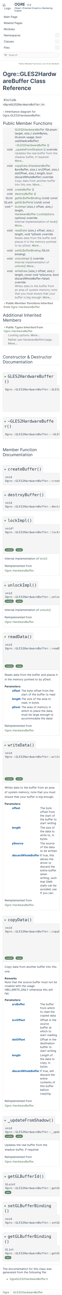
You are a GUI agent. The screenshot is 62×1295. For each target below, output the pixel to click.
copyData (21, 165)
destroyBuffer (24, 193)
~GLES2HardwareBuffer (30, 145)
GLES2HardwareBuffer (29, 129)
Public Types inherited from (23, 329)
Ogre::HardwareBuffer (25, 307)
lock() (54, 221)
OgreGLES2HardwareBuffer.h (29, 1279)
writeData (21, 271)
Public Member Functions (30, 64)
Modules (9, 29)
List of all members (51, 64)
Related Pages (13, 23)
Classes (9, 41)
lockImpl (20, 206)
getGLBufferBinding (28, 198)
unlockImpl (22, 258)
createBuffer (23, 189)
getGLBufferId (24, 202)
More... (19, 160)
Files (7, 47)
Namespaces (12, 35)
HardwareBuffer (39, 165)
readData (21, 230)
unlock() (20, 266)
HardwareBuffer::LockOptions (34, 214)
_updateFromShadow (29, 149)
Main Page (10, 16)
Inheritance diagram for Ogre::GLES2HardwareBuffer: (22, 113)
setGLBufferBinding (28, 250)
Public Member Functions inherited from (28, 305)
